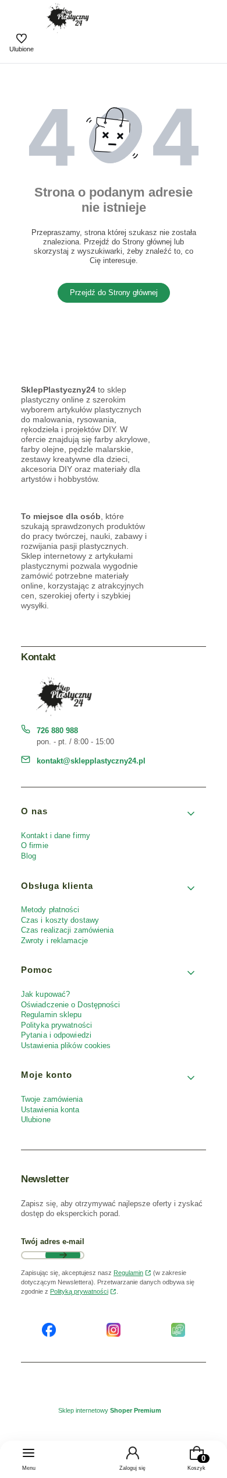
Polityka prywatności (56, 1025)
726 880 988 (57, 730)
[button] (109, 814)
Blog (28, 856)
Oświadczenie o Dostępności (70, 1004)
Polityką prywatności (79, 1291)
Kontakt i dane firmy (55, 835)
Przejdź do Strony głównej (114, 292)
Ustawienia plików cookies (67, 1045)
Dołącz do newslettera (62, 1255)
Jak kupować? (45, 994)
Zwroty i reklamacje (54, 940)
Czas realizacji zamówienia (67, 930)
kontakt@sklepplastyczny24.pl (91, 760)
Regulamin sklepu (51, 1014)
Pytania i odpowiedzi (56, 1035)
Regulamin (128, 1272)
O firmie (34, 845)
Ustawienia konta (50, 1109)
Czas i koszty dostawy (60, 920)
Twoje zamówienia (52, 1099)
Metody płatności (50, 909)
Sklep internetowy (109, 1410)
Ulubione (36, 1119)
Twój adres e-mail (52, 1241)
